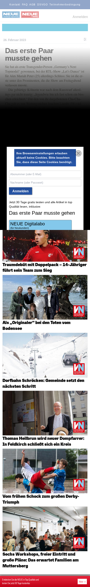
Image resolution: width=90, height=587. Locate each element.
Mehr (81, 581)
